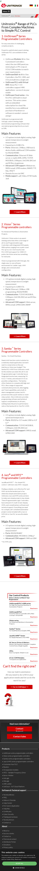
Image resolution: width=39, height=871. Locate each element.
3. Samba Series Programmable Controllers (17, 350)
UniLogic (6, 778)
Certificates (7, 811)
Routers (6, 767)
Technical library (8, 795)
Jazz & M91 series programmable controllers (18, 761)
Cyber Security (8, 814)
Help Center (7, 803)
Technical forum (8, 820)
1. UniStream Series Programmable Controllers (17, 38)
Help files (6, 809)
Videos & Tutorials (9, 800)
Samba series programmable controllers (16, 759)
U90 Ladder (7, 784)
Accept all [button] (19, 863)
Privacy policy (8, 847)
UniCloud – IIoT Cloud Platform (13, 786)
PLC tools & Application (11, 806)
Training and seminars (10, 817)
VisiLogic (6, 781)
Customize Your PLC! (10, 764)
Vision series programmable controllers (16, 756)
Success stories (8, 833)
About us (6, 831)
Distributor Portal (9, 842)
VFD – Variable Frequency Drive (14, 772)
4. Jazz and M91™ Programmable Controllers (17, 476)
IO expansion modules (10, 770)
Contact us (7, 822)
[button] (19, 868)
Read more (18, 859)
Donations (6, 845)
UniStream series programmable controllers (18, 753)
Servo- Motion (8, 775)
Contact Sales (19, 736)
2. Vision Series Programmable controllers (17, 226)
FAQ (5, 797)
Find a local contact (9, 839)
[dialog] (19, 860)
